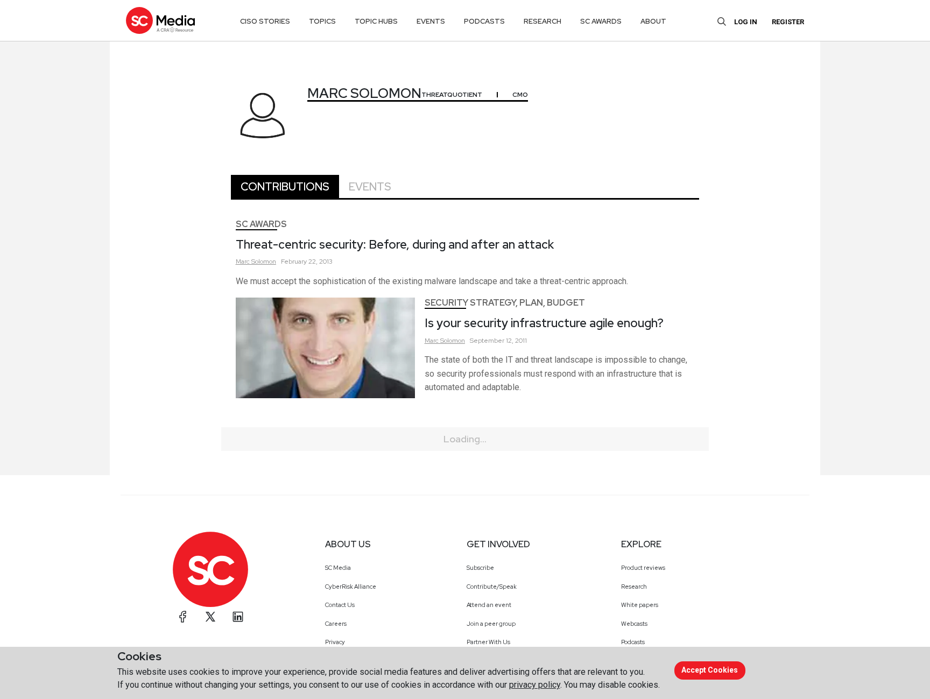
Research (634, 586)
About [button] (653, 21)
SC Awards (261, 224)
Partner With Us (488, 642)
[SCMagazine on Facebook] (183, 616)
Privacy (335, 642)
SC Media (338, 567)
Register (788, 22)
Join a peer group (491, 623)
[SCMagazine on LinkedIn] (237, 616)
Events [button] (431, 21)
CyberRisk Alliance (350, 586)
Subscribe (480, 567)
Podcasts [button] (484, 21)
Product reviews (643, 567)
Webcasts (634, 623)
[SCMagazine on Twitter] (210, 616)
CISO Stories (265, 21)
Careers (336, 623)
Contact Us (340, 605)
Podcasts (633, 642)
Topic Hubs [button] (376, 21)
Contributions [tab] (285, 187)
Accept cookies (709, 670)
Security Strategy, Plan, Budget (505, 302)
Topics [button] (322, 21)
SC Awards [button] (601, 21)
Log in (745, 22)
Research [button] (542, 21)
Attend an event (489, 605)
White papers (639, 605)
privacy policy (534, 685)
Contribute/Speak (492, 586)
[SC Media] (160, 20)
